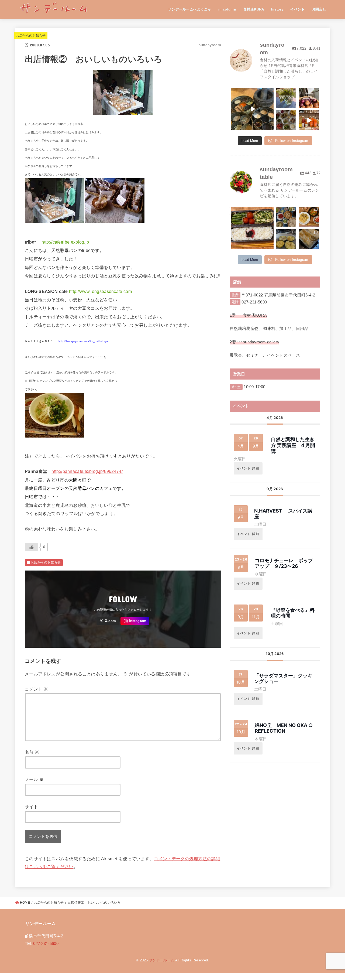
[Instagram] (134, 621)
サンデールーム (161, 960)
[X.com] (107, 621)
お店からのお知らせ (31, 35)
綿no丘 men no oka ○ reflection (284, 728)
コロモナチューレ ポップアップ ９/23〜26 (284, 563)
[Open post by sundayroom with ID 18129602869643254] (286, 120)
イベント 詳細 (248, 468)
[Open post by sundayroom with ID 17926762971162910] (286, 98)
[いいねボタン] (31, 547)
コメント (36, 689)
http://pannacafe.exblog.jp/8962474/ (87, 471)
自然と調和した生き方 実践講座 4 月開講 (293, 445)
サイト (31, 806)
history (277, 9)
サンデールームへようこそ (189, 9)
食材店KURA (253, 9)
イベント (297, 9)
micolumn (227, 9)
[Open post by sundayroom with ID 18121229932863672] (309, 120)
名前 (32, 752)
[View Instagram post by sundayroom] (270, 127)
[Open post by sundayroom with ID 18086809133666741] (252, 109)
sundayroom (252, 92)
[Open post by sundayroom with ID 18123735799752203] (309, 98)
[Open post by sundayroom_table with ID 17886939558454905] (252, 228)
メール (34, 779)
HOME (25, 902)
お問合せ (319, 9)
